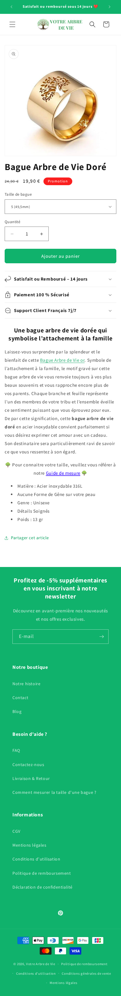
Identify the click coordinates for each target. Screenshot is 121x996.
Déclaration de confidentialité (42, 887)
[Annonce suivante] (109, 7)
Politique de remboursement (41, 873)
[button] (12, 24)
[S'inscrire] (101, 636)
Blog (16, 711)
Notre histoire (26, 683)
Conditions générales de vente (86, 973)
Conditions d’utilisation (36, 859)
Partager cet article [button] (30, 537)
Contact (20, 697)
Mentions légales (29, 845)
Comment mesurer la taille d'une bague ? (54, 792)
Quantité (12, 221)
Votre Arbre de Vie (40, 964)
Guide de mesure (63, 473)
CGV (16, 831)
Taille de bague (18, 194)
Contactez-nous (28, 764)
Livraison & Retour (31, 778)
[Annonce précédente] (11, 7)
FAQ (16, 750)
